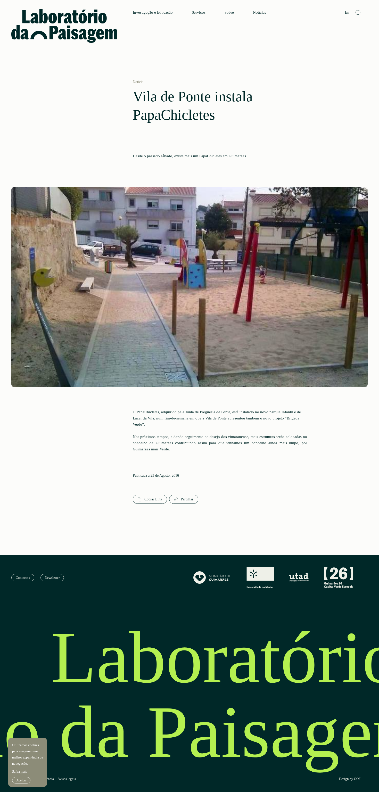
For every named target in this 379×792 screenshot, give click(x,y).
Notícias (259, 12)
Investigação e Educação (153, 12)
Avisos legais (66, 779)
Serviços (198, 12)
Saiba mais (19, 771)
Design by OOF (349, 779)
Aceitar (21, 780)
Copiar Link (152, 499)
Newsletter (52, 578)
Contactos (23, 578)
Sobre (229, 12)
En (347, 12)
